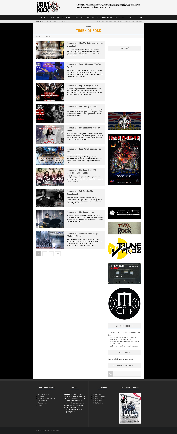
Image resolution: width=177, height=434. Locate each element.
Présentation (42, 401)
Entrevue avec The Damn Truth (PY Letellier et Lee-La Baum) (81, 171)
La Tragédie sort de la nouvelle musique (124, 346)
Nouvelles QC (107, 17)
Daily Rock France (118, 21)
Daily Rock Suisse (129, 21)
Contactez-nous (43, 394)
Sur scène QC (56, 17)
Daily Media (139, 21)
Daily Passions (100, 21)
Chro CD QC (80, 17)
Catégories (111, 359)
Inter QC (69, 17)
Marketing (41, 396)
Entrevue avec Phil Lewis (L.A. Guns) (82, 106)
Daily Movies (109, 21)
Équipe (40, 405)
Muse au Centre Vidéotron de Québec (123, 337)
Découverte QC (93, 17)
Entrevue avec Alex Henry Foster (80, 212)
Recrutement (42, 403)
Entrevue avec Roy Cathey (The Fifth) (82, 85)
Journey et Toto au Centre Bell (61, 21)
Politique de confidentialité (47, 399)
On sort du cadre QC (123, 17)
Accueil (44, 17)
